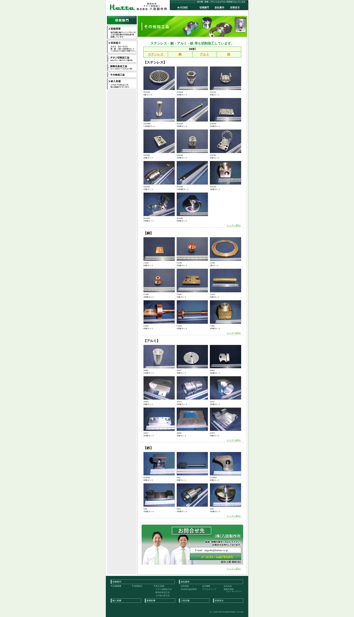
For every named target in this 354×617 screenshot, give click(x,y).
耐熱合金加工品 (162, 592)
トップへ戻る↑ (234, 225)
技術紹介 (138, 586)
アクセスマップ (209, 589)
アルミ (204, 54)
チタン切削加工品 (163, 589)
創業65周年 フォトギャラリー (233, 590)
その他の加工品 (162, 595)
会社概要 (206, 586)
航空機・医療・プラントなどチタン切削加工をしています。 (222, 2)
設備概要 (116, 586)
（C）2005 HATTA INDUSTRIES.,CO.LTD (225, 612)
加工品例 (159, 586)
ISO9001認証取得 (189, 589)
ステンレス (156, 54)
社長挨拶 (185, 586)
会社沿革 (228, 586)
